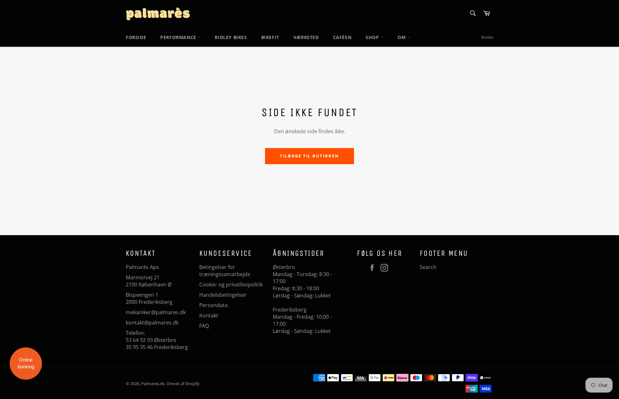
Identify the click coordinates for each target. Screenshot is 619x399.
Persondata (213, 305)
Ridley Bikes (231, 37)
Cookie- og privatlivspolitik (231, 284)
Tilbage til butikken (309, 156)
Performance (179, 37)
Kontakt (208, 315)
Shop (373, 37)
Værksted (306, 37)
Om (402, 37)
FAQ (204, 325)
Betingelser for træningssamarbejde (224, 271)
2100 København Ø (149, 284)
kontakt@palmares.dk (152, 322)
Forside (136, 37)
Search (428, 267)
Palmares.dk (153, 383)
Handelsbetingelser (223, 294)
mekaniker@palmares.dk (156, 312)
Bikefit (270, 37)
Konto (487, 37)
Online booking (26, 363)
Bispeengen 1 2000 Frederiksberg (149, 298)
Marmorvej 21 (143, 277)
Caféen (342, 37)
